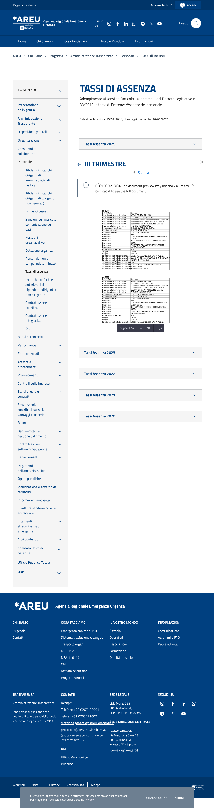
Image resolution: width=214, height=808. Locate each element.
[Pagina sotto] (148, 328)
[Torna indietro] (80, 164)
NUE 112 (67, 650)
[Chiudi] (193, 185)
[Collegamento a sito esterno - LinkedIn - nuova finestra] (124, 23)
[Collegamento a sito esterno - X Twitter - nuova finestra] (149, 23)
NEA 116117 (70, 657)
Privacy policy (156, 798)
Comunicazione (169, 630)
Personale (127, 55)
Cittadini (116, 630)
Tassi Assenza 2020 (99, 416)
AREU (17, 55)
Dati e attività (168, 644)
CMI (63, 664)
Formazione (118, 650)
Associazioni (118, 644)
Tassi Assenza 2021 (99, 395)
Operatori (116, 637)
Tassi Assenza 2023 (99, 352)
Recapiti (67, 702)
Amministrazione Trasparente (92, 55)
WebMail (19, 784)
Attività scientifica (74, 670)
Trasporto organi (72, 644)
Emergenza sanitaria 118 (79, 630)
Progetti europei (72, 677)
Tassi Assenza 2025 (99, 144)
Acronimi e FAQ (169, 637)
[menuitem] (22, 41)
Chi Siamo (35, 55)
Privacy (89, 799)
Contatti (18, 637)
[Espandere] (159, 328)
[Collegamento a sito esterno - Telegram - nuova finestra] (141, 23)
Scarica (143, 172)
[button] (162, 5)
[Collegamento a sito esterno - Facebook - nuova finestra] (116, 23)
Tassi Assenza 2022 (99, 374)
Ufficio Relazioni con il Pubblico (76, 760)
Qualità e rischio (121, 657)
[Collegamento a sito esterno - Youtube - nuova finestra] (158, 23)
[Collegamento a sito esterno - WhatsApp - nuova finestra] (133, 23)
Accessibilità (75, 784)
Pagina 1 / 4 (126, 328)
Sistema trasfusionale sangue (82, 637)
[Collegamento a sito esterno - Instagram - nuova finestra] (107, 23)
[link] (188, 5)
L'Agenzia (57, 55)
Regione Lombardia (25, 5)
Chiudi (179, 798)
